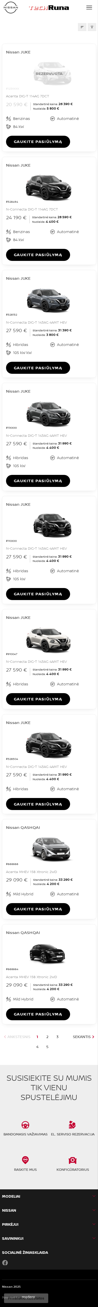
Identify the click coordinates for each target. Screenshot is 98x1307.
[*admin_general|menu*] (89, 8)
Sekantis (82, 1036)
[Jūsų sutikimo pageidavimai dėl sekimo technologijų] (26, 1298)
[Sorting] (82, 27)
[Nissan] (11, 7)
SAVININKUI (12, 1238)
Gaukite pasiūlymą (38, 141)
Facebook (5, 1263)
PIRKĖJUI (10, 1224)
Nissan (9, 1210)
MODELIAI (11, 1196)
